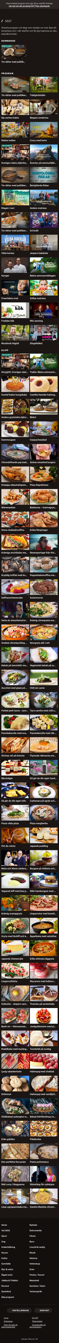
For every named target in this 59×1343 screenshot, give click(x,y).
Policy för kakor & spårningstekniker (12, 1326)
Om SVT (35, 1318)
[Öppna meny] (3, 14)
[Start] (29, 14)
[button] (14, 52)
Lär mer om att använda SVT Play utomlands (28, 6)
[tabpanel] (29, 624)
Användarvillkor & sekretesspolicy (40, 1326)
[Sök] (54, 14)
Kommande (8, 41)
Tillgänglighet (37, 1321)
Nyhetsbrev (8, 1321)
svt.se (6, 1318)
